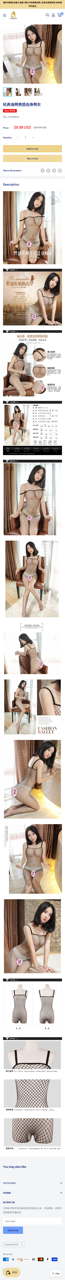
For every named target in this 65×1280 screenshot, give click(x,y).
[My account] (53, 15)
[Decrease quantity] (17, 137)
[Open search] (47, 15)
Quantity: (7, 137)
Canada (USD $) (11, 1244)
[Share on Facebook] (43, 170)
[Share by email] (60, 170)
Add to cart (32, 148)
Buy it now (32, 158)
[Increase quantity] (33, 137)
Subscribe (13, 1230)
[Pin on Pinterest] (48, 170)
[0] (59, 15)
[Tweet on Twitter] (54, 170)
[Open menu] (4, 15)
